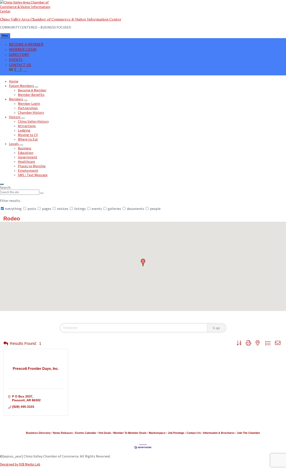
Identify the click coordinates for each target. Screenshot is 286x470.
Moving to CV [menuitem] (28, 135)
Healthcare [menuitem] (26, 161)
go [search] (218, 328)
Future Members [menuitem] (21, 85)
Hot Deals (105, 433)
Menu (5, 35)
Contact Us (194, 433)
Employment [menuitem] (28, 170)
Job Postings (176, 433)
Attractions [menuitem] (27, 126)
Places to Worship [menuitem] (32, 166)
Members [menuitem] (16, 99)
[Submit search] (42, 193)
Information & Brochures (219, 433)
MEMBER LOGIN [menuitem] (22, 49)
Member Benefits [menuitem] (31, 94)
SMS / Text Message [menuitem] (33, 175)
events (97, 208)
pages (46, 208)
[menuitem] (25, 69)
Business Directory (38, 433)
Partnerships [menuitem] (28, 108)
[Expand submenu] (36, 87)
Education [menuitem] (25, 152)
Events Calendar (85, 433)
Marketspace (157, 433)
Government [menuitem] (27, 157)
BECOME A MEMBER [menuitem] (26, 44)
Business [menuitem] (24, 148)
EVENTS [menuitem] (15, 59)
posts (32, 208)
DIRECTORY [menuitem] (19, 54)
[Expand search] (2, 184)
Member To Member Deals (130, 433)
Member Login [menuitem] (29, 103)
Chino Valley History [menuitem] (33, 121)
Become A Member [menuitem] (32, 90)
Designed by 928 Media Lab (20, 464)
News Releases (63, 433)
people (155, 208)
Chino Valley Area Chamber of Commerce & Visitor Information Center (60, 19)
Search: (5, 187)
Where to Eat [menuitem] (28, 139)
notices (62, 208)
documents (135, 208)
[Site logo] (28, 11)
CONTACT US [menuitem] (20, 64)
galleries (114, 208)
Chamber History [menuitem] (31, 112)
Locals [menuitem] (14, 143)
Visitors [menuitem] (15, 117)
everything (13, 208)
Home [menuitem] (13, 81)
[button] (143, 262)
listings (80, 208)
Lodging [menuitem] (24, 130)
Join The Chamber (248, 433)
